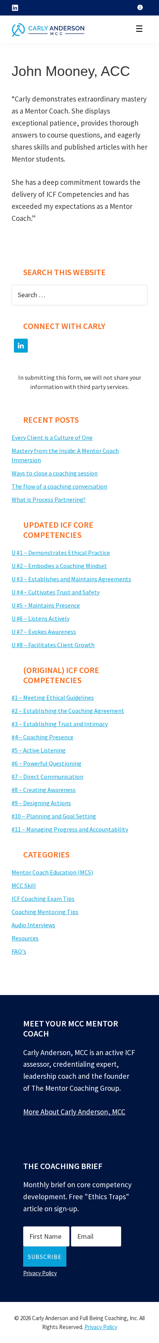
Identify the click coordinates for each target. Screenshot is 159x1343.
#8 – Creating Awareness (44, 790)
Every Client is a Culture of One (52, 437)
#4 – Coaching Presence (42, 737)
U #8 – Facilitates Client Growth (53, 645)
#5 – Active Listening (39, 750)
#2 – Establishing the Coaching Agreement (68, 711)
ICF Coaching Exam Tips (43, 898)
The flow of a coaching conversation (59, 486)
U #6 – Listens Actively (40, 618)
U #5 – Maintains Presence (46, 605)
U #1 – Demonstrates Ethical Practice (61, 552)
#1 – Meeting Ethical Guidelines (53, 697)
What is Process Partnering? (49, 499)
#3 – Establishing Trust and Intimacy (60, 724)
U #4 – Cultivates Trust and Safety (56, 592)
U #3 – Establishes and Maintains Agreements (71, 579)
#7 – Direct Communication (47, 776)
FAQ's (19, 951)
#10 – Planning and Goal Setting (54, 816)
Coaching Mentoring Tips (45, 912)
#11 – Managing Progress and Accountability (70, 829)
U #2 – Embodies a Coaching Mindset (59, 566)
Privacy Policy (40, 1273)
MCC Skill (24, 885)
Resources (25, 938)
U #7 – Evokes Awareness (44, 631)
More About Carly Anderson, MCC (74, 1111)
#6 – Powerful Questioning (46, 763)
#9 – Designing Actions (41, 803)
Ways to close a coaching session (55, 473)
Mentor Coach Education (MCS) (52, 872)
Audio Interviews (33, 925)
